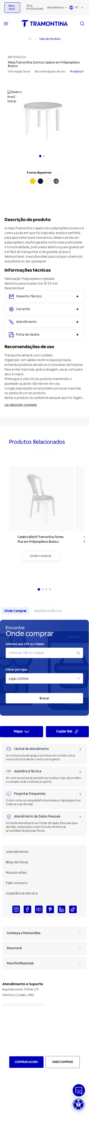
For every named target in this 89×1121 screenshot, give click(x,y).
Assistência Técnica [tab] (48, 611)
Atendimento (55, 7)
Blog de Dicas (17, 862)
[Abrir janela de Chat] (79, 1090)
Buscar (44, 698)
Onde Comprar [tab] (15, 611)
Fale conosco (17, 883)
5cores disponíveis (39, 172)
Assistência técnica (21, 893)
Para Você (12, 7)
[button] (78, 1104)
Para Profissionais (35, 7)
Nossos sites (16, 872)
